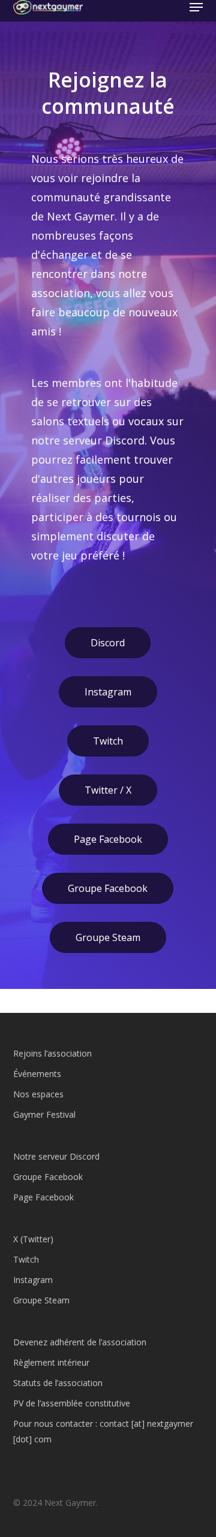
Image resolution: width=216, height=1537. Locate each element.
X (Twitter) (33, 1239)
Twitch (108, 741)
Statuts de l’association (58, 1382)
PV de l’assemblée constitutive (71, 1403)
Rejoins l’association (52, 1053)
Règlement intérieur (51, 1362)
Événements (37, 1073)
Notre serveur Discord (56, 1156)
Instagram (108, 691)
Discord (108, 642)
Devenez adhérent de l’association (79, 1342)
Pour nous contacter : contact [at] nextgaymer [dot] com (103, 1431)
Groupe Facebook (108, 888)
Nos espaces (38, 1094)
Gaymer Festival (44, 1114)
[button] (196, 7)
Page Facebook (108, 839)
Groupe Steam (108, 937)
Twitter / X (108, 790)
